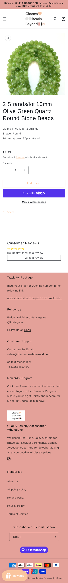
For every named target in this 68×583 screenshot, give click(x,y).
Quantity (7, 163)
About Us (13, 481)
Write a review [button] (34, 257)
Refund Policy (15, 497)
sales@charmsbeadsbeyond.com (28, 354)
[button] (5, 19)
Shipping (20, 157)
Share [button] (10, 212)
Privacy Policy (15, 505)
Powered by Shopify (54, 578)
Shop (27, 329)
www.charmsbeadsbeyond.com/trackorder (34, 298)
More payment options (34, 202)
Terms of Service (17, 513)
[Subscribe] (55, 537)
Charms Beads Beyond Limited (28, 578)
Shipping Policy (16, 489)
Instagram (16, 322)
